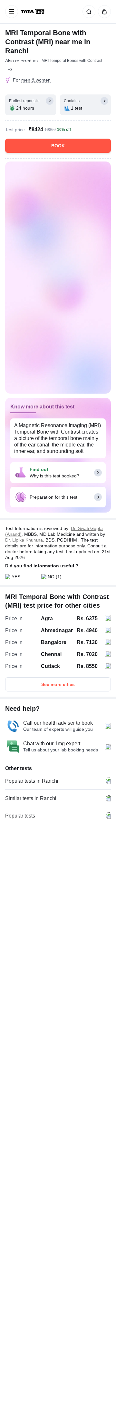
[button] (10, 69)
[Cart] (103, 11)
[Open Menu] (11, 11)
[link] (33, 11)
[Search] (87, 11)
